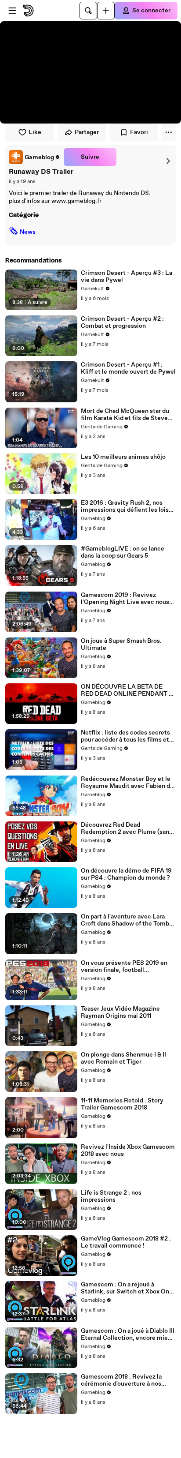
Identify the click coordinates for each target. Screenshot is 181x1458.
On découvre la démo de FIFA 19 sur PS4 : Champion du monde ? (126, 874)
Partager (87, 132)
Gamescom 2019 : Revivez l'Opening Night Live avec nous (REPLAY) (125, 599)
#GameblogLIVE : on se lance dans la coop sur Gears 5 (122, 552)
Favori (139, 132)
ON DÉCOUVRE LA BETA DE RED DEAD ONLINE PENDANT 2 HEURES (126, 690)
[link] (34, 157)
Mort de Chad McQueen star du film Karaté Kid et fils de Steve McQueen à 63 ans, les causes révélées (125, 415)
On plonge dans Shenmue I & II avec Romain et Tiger (123, 1058)
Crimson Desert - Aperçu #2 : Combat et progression (122, 322)
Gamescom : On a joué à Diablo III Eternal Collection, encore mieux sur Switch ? (127, 1334)
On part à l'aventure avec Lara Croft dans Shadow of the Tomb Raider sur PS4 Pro (125, 920)
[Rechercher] (88, 10)
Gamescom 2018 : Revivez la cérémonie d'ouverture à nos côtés (121, 1380)
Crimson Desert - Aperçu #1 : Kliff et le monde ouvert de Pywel (128, 368)
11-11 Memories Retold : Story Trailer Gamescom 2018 (122, 1104)
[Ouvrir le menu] (12, 10)
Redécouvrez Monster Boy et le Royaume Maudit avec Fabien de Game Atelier (127, 783)
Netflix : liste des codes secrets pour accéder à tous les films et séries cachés (125, 736)
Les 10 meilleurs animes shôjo (123, 457)
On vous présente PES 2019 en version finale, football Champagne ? (124, 967)
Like (35, 132)
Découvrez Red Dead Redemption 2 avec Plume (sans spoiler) (126, 828)
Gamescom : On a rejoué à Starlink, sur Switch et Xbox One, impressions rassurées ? (127, 1288)
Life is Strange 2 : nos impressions (111, 1196)
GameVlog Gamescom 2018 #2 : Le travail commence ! (126, 1242)
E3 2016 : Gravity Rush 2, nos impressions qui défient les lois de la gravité (125, 506)
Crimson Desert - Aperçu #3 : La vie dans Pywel (126, 277)
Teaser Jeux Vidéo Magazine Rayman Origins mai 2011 (120, 1012)
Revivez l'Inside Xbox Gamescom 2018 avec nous (128, 1150)
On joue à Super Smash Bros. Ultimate (121, 644)
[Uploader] (106, 10)
